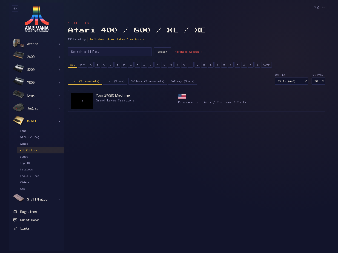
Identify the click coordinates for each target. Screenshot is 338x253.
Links (24, 228)
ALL (72, 64)
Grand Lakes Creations (115, 100)
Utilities (28, 150)
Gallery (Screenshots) (148, 81)
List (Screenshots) (85, 81)
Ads (22, 188)
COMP (266, 64)
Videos (25, 182)
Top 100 (25, 163)
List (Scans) (115, 81)
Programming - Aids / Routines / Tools (212, 102)
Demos (24, 156)
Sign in (319, 7)
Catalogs (26, 169)
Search (162, 51)
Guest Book (29, 220)
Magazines (28, 212)
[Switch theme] (15, 8)
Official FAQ (29, 137)
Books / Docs (29, 176)
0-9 (82, 64)
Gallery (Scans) (183, 81)
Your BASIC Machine (113, 95)
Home (23, 130)
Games (24, 143)
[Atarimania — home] (36, 19)
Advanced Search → (188, 51)
